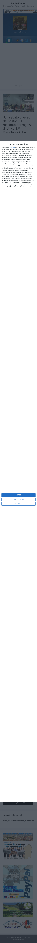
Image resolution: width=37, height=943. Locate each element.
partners (12, 147)
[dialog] (18, 471)
